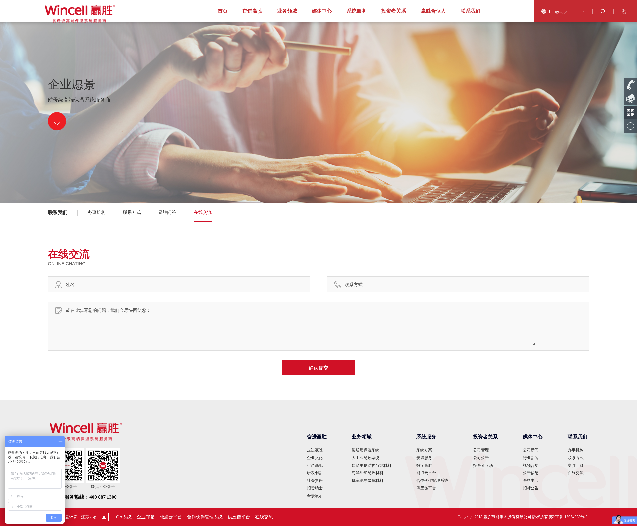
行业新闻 (531, 458)
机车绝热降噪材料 (367, 480)
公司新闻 (531, 450)
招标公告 (531, 488)
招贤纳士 (315, 488)
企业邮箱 (146, 516)
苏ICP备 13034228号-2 (568, 517)
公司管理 (481, 450)
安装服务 (424, 458)
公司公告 (481, 458)
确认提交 (318, 368)
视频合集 (531, 465)
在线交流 (203, 212)
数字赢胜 (424, 465)
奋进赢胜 (252, 11)
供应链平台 (426, 488)
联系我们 (470, 11)
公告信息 (531, 473)
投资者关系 (393, 11)
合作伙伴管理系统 (432, 480)
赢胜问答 (167, 212)
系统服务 (357, 11)
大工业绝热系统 (365, 458)
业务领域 (287, 11)
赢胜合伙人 (433, 11)
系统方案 (424, 450)
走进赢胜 (315, 450)
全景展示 (315, 496)
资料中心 (531, 480)
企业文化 (315, 458)
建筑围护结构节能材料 (371, 465)
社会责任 (315, 480)
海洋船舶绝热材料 (367, 473)
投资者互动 (483, 465)
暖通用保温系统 (365, 450)
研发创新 (315, 473)
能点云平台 (426, 473)
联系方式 (132, 212)
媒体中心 (322, 11)
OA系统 (124, 516)
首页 (223, 11)
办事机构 (97, 212)
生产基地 (315, 465)
